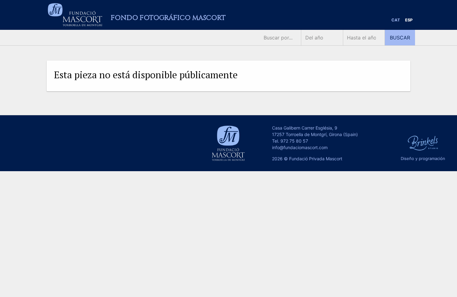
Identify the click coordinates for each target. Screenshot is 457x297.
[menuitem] (396, 20)
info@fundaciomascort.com (300, 147)
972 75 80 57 (294, 141)
